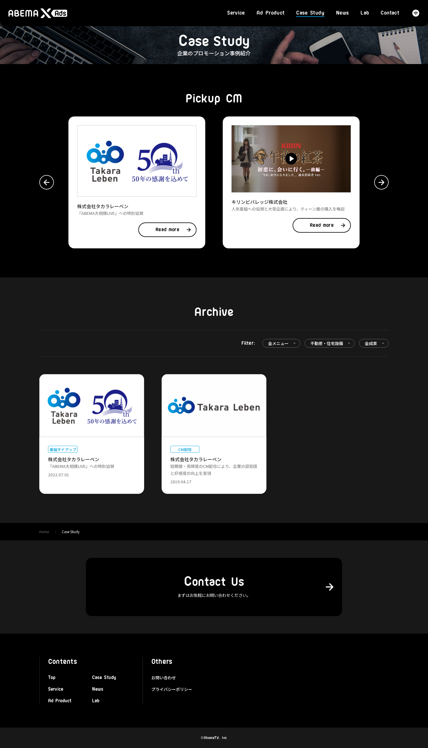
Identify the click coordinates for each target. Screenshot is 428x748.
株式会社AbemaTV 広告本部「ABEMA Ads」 (38, 13)
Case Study (310, 13)
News (342, 13)
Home (44, 531)
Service (236, 13)
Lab (364, 13)
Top (51, 677)
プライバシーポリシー (171, 689)
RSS (415, 13)
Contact (390, 13)
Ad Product (271, 13)
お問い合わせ (163, 677)
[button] (46, 182)
